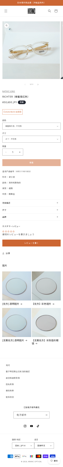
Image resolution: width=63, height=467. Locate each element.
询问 (8, 365)
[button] (6, 11)
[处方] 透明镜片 (10, 303)
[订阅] (46, 415)
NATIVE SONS (8, 91)
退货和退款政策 (13, 378)
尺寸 (4, 133)
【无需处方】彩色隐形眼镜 (45, 342)
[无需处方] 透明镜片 (13, 340)
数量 (4, 146)
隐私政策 (10, 384)
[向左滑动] (25, 84)
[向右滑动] (38, 84)
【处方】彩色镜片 (41, 303)
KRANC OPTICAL (35, 461)
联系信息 (10, 397)
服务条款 (10, 390)
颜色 (4, 120)
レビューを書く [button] (31, 243)
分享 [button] (8, 253)
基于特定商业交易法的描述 (18, 371)
